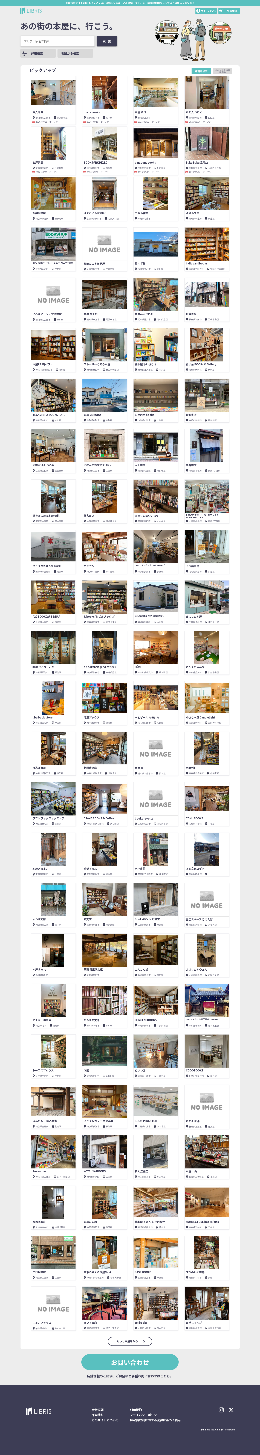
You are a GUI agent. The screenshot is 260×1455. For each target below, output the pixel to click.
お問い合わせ (130, 1362)
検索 (108, 41)
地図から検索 (70, 53)
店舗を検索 (201, 71)
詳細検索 (37, 53)
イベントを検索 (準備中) (223, 71)
